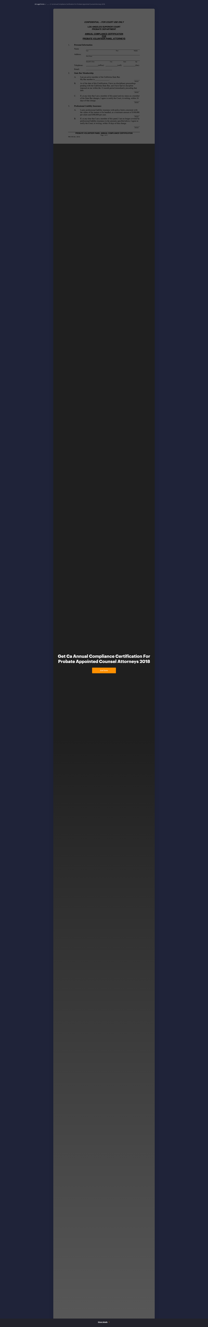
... (48, 4)
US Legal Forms (40, 4)
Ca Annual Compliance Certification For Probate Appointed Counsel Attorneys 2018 (78, 4)
